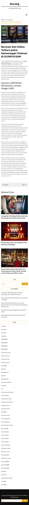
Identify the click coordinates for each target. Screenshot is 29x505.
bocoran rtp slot (5, 356)
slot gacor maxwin (5, 448)
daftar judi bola (5, 372)
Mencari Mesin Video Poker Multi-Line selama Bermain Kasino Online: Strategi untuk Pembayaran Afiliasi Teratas (13, 271)
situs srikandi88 (5, 461)
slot (2, 389)
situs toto (3, 385)
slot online (4, 474)
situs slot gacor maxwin (7, 425)
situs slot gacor (5, 395)
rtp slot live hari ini (6, 352)
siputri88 (3, 471)
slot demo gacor (5, 455)
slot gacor (3, 326)
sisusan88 (3, 481)
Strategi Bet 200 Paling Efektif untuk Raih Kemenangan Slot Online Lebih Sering (14, 217)
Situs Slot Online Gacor (7, 402)
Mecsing (14, 4)
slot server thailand (6, 382)
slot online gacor (5, 422)
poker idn (3, 369)
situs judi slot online (6, 398)
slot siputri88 (4, 428)
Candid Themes (14, 497)
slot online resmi (5, 415)
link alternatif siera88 (6, 478)
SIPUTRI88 (4, 365)
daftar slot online (5, 451)
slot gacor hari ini (5, 405)
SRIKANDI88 (4, 339)
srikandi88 (3, 484)
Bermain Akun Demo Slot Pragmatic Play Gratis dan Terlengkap (14, 243)
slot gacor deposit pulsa (7, 392)
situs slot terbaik (5, 445)
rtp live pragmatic (5, 418)
